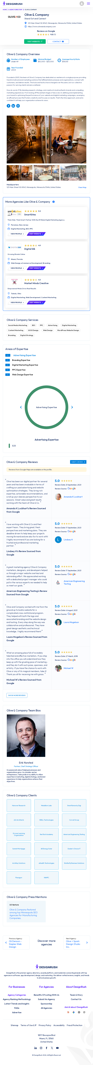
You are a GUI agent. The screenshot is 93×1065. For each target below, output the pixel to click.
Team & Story (76, 995)
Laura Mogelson (71, 622)
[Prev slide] (21, 407)
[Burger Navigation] (88, 3)
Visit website (33, 41)
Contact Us (76, 999)
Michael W (68, 668)
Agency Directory (15, 9)
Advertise (16, 1012)
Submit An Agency (46, 999)
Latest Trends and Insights (16, 1003)
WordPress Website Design (68, 330)
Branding (12, 335)
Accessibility (59, 1025)
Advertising (52, 325)
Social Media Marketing (17, 325)
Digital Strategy (26, 335)
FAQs (16, 1008)
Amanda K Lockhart (73, 496)
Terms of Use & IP (28, 1025)
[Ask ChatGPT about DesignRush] (79, 1012)
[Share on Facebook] (8, 106)
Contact (57, 41)
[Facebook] (46, 1048)
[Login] (82, 3)
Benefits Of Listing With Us (46, 995)
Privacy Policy (45, 1025)
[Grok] (84, 1012)
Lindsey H (68, 539)
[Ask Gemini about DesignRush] (73, 1012)
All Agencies (46, 1008)
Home (5, 9)
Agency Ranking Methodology (17, 999)
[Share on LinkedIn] (13, 106)
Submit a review (77, 462)
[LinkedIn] (35, 1048)
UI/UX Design (33, 330)
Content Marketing (15, 330)
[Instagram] (41, 1048)
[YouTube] (57, 1048)
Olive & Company (36, 14)
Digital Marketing (69, 325)
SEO (33, 325)
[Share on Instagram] (18, 106)
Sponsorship (46, 1003)
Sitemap (14, 1025)
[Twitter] (52, 1048)
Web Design (48, 330)
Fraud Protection (74, 1025)
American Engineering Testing (74, 582)
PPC (41, 325)
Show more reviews (17, 695)
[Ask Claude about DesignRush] (68, 1012)
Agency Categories (17, 995)
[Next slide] (72, 407)
